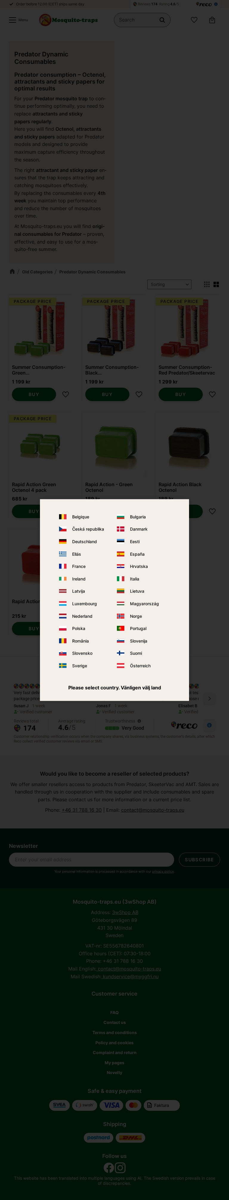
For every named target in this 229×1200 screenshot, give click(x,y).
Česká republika (88, 529)
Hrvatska (139, 566)
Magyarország (144, 603)
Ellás (76, 553)
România (80, 640)
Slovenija (138, 640)
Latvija (78, 591)
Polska (78, 628)
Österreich (140, 665)
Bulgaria (138, 516)
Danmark (139, 529)
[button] (17, 20)
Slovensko (82, 653)
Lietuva (137, 591)
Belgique (80, 516)
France (79, 566)
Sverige (79, 665)
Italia (134, 578)
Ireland (79, 578)
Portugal (138, 628)
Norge (136, 615)
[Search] (162, 20)
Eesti (135, 541)
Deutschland (84, 541)
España (137, 553)
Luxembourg (84, 603)
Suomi (136, 653)
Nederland (82, 615)
